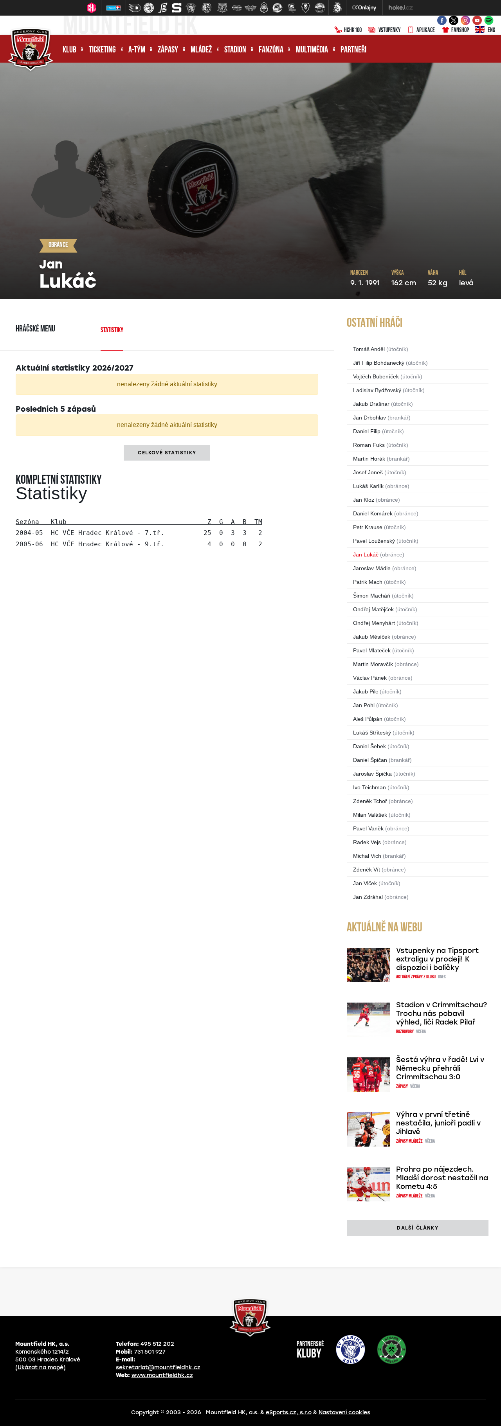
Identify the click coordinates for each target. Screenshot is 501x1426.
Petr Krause (367, 527)
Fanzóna (271, 50)
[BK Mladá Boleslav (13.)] (306, 8)
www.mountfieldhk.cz (162, 1375)
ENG (491, 30)
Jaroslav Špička (372, 774)
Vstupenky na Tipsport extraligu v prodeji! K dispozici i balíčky (437, 959)
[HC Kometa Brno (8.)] (236, 8)
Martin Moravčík (373, 664)
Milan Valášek (370, 815)
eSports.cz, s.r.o (289, 1412)
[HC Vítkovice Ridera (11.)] (277, 8)
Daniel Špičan (370, 760)
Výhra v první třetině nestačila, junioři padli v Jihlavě (438, 1123)
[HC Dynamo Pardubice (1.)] (135, 8)
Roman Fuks (369, 445)
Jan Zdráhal (368, 897)
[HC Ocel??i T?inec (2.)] (149, 8)
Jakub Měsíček (371, 637)
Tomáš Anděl (369, 349)
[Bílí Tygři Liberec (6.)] (206, 8)
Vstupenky (389, 30)
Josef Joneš (368, 472)
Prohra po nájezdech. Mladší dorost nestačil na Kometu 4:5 (442, 1178)
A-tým (136, 50)
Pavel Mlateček (372, 650)
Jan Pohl (364, 705)
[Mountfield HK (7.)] (222, 8)
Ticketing (102, 50)
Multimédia (312, 50)
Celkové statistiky (167, 453)
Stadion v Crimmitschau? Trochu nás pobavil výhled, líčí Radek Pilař (441, 1013)
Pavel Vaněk (368, 828)
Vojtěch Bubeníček (376, 376)
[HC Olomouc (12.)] (292, 8)
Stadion (235, 50)
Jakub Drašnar (371, 404)
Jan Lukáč (365, 554)
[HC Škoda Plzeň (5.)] (191, 8)
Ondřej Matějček (373, 609)
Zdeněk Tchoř (370, 801)
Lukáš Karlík (368, 486)
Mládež (201, 50)
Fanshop (460, 30)
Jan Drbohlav (369, 417)
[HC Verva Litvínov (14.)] (320, 8)
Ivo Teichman (369, 787)
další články (417, 1228)
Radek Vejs (367, 842)
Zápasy (168, 50)
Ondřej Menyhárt (374, 623)
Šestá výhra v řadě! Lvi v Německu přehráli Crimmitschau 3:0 (440, 1068)
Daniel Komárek (373, 513)
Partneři (353, 50)
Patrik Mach (367, 582)
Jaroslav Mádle (372, 568)
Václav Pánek (370, 678)
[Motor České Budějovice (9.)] (250, 8)
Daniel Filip (366, 431)
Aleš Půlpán (367, 719)
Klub (69, 50)
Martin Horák (369, 459)
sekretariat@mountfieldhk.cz (158, 1367)
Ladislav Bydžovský (377, 390)
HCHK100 (353, 30)
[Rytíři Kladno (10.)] (264, 8)
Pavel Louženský (374, 541)
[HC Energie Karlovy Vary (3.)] (163, 8)
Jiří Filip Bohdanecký (378, 363)
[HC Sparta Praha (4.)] (177, 8)
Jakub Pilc (365, 691)
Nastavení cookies (344, 1412)
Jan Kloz (363, 500)
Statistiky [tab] (112, 330)
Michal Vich (367, 856)
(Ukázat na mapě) (40, 1367)
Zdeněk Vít (366, 869)
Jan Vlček (365, 883)
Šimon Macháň (371, 595)
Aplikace (425, 30)
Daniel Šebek (369, 746)
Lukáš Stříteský (372, 732)
